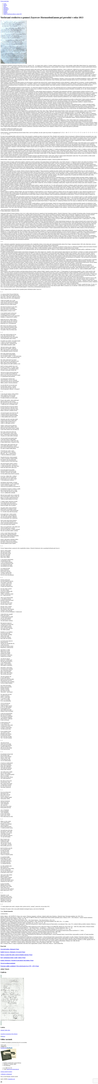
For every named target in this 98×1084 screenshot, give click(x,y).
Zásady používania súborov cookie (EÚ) (12, 14)
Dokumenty (6, 8)
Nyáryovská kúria (5, 1)
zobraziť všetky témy (5, 1030)
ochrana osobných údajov (6, 1071)
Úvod (4, 3)
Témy (4, 6)
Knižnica (5, 12)
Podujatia (5, 7)
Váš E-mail (3, 1045)
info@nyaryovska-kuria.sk (13, 1069)
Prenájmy (5, 10)
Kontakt (5, 11)
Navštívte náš (4, 1048)
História (5, 5)
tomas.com (11, 1079)
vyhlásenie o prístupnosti (6, 1074)
